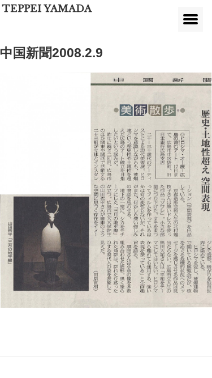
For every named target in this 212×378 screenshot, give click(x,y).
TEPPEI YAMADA (47, 9)
